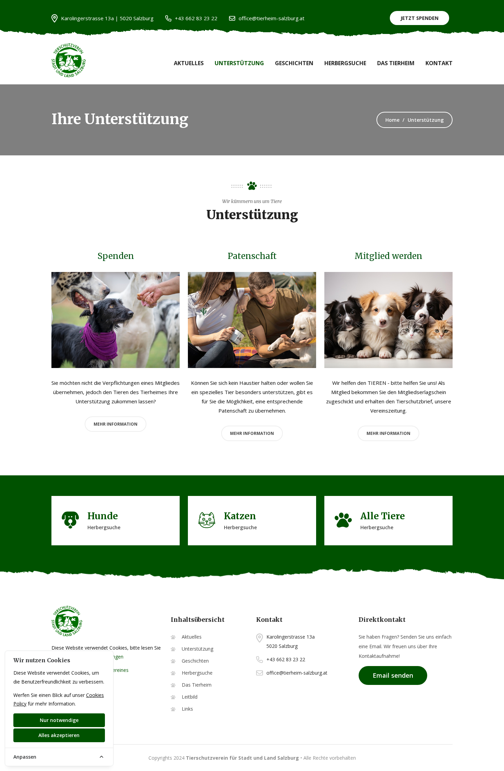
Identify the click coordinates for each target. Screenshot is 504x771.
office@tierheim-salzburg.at (271, 18)
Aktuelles (189, 63)
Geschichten (294, 63)
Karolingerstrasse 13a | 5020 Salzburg (107, 18)
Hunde (102, 516)
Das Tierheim (396, 63)
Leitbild (189, 696)
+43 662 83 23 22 (196, 18)
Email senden (393, 675)
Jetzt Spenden (419, 18)
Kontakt (439, 63)
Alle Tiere (382, 516)
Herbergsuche (345, 63)
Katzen (240, 516)
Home (392, 120)
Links (187, 708)
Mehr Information (115, 424)
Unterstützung (239, 63)
